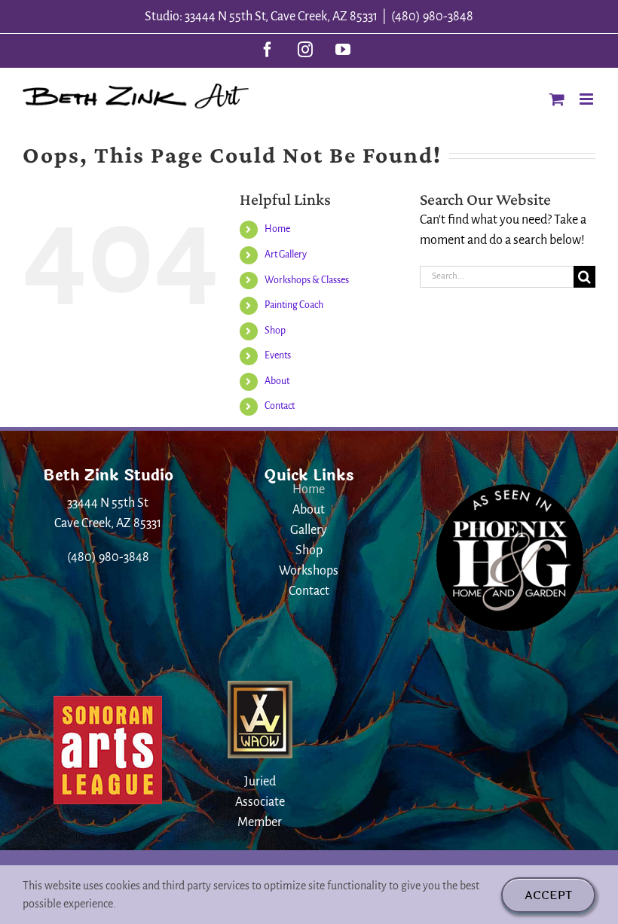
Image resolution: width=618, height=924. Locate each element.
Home (277, 229)
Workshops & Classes (307, 280)
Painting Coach (294, 305)
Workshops (308, 571)
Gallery (308, 530)
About (277, 381)
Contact (280, 406)
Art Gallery (286, 254)
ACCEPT (548, 895)
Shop (275, 330)
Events (278, 355)
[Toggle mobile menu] (587, 99)
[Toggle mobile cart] (556, 99)
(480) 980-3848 (432, 16)
